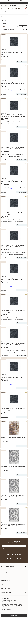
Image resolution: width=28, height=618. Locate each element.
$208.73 (4, 56)
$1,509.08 (5, 184)
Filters (22, 26)
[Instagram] (10, 558)
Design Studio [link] (14, 5)
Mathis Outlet (4, 576)
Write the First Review (4, 94)
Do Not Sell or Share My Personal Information (14, 611)
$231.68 (4, 413)
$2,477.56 (5, 119)
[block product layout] (26, 29)
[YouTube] (17, 558)
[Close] (25, 598)
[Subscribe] (25, 546)
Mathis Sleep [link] (23, 5)
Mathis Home (4, 570)
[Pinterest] (14, 558)
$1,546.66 (5, 217)
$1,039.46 (5, 250)
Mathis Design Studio (5, 572)
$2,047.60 (5, 152)
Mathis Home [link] (4, 5)
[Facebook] (7, 558)
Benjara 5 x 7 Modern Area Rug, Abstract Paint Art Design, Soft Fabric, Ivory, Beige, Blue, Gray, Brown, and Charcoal (13, 438)
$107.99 (4, 442)
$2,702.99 (5, 86)
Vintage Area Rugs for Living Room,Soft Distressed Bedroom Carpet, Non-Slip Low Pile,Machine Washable (13, 467)
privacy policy (7, 609)
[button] (1, 8)
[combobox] (14, 11)
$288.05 (4, 315)
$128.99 (4, 471)
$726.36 (4, 348)
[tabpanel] (14, 279)
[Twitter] (20, 558)
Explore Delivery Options (22, 0)
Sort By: (3, 26)
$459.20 (4, 282)
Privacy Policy (20, 550)
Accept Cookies (14, 615)
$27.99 (4, 500)
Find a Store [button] (8, 0)
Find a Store (11, 29)
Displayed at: (8, 29)
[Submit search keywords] (25, 11)
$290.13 (4, 380)
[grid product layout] (23, 29)
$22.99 (4, 528)
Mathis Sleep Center (5, 574)
